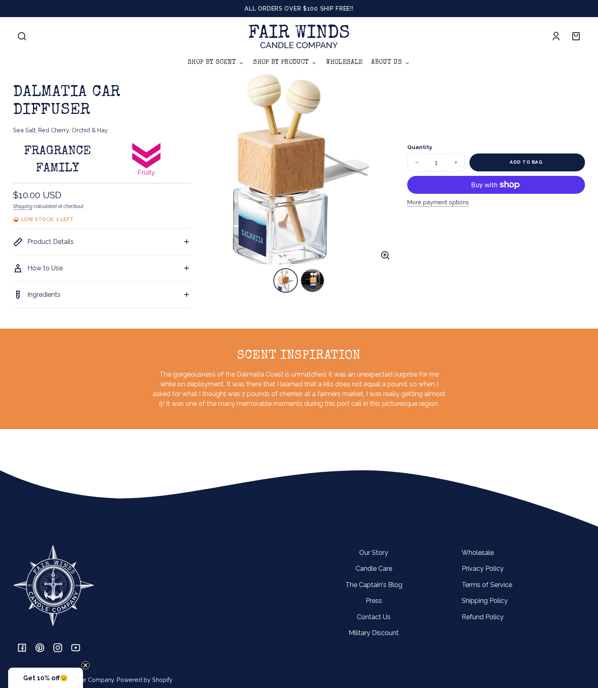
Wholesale (478, 553)
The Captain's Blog (373, 585)
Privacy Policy (483, 568)
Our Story (373, 553)
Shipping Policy (485, 601)
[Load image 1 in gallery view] (285, 280)
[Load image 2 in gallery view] (312, 280)
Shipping (23, 206)
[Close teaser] (85, 665)
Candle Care (374, 568)
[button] (22, 36)
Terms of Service (487, 585)
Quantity (419, 147)
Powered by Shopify (144, 679)
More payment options (438, 202)
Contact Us (374, 617)
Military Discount (374, 633)
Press (374, 601)
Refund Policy (483, 617)
